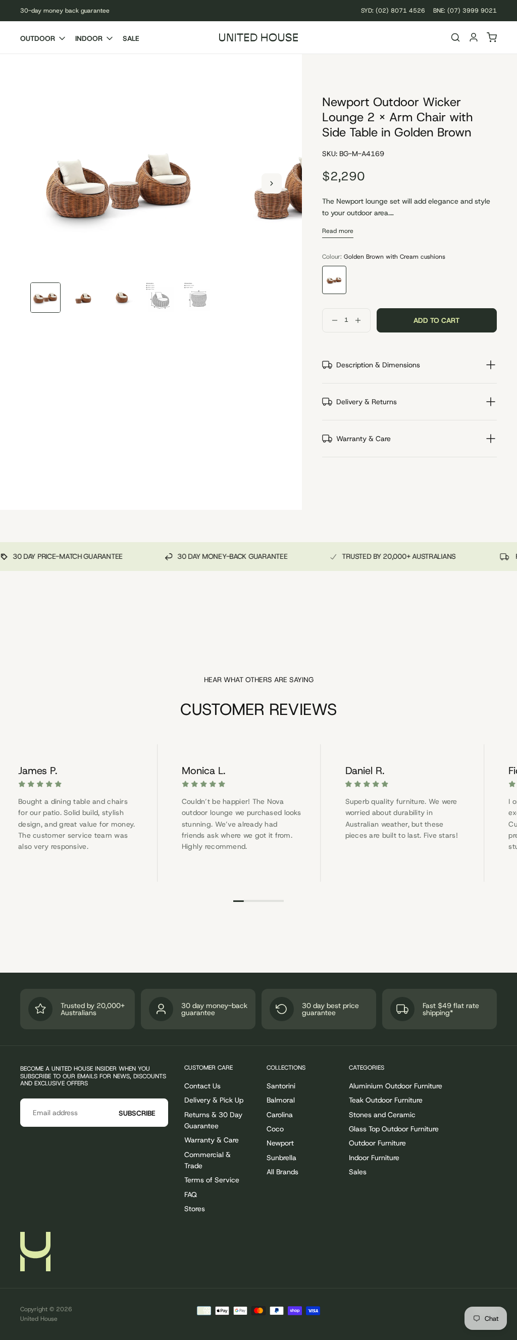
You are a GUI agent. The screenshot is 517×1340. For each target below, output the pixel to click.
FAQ (190, 1194)
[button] (455, 38)
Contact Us (202, 1085)
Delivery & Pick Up (213, 1100)
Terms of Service (211, 1179)
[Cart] (492, 38)
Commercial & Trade (207, 1160)
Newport (280, 1142)
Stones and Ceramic (382, 1114)
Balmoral (281, 1100)
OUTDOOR (37, 38)
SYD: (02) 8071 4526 (393, 11)
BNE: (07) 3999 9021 (465, 11)
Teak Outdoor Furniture (386, 1100)
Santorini (281, 1085)
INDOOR (88, 38)
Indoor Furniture (374, 1157)
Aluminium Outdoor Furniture (395, 1085)
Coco (275, 1128)
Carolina (280, 1114)
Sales (358, 1171)
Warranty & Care (211, 1139)
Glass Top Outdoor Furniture (394, 1128)
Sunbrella (281, 1157)
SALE (131, 38)
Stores (194, 1208)
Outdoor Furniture (377, 1142)
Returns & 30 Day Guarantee (213, 1120)
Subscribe (137, 1113)
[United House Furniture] (35, 1251)
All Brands (282, 1171)
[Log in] (474, 38)
